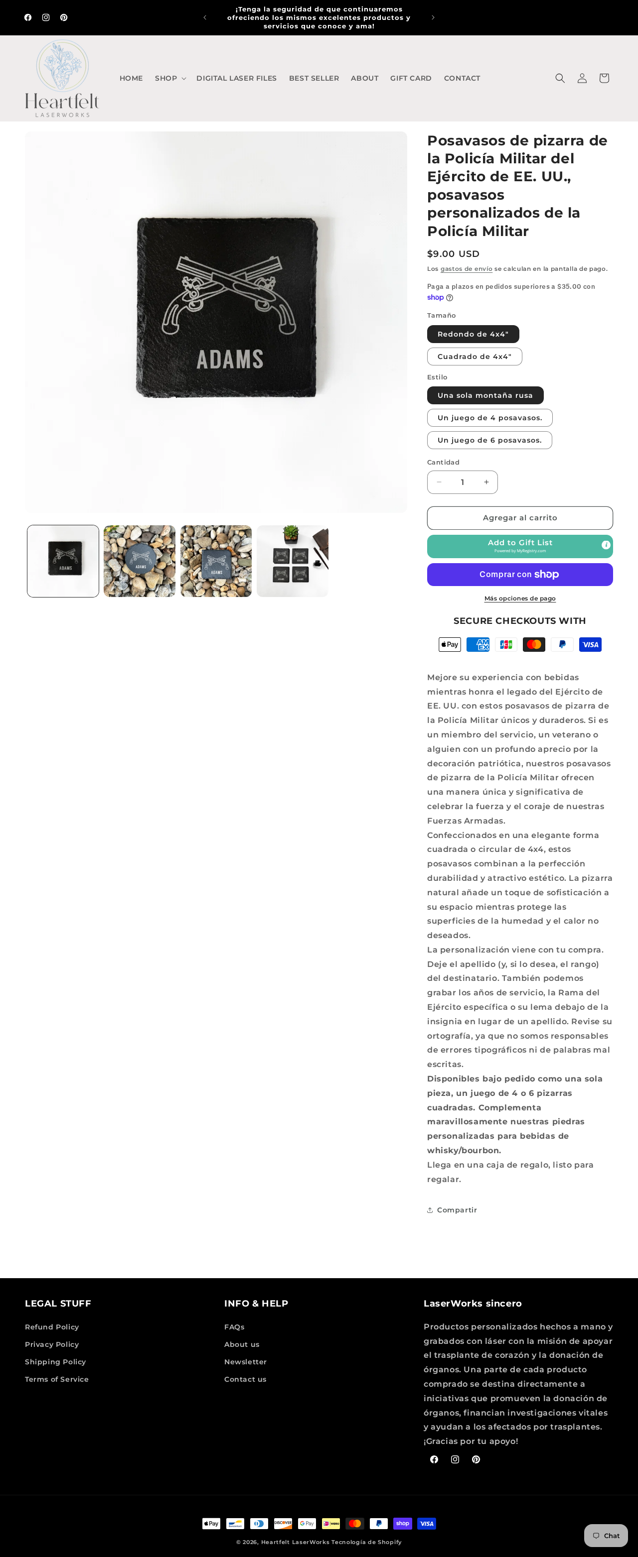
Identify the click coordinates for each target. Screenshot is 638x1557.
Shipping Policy (55, 1361)
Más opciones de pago (520, 598)
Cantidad (443, 462)
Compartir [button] (457, 1209)
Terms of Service (57, 1379)
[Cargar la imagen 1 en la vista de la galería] (63, 561)
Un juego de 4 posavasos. (490, 417)
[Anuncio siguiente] (433, 17)
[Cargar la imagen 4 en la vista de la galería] (292, 561)
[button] (169, 78)
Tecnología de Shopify (366, 1542)
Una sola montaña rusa (485, 395)
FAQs (234, 1326)
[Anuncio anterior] (205, 17)
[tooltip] (606, 544)
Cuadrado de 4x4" (475, 356)
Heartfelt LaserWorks (295, 1542)
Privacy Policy (52, 1344)
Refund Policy (52, 1326)
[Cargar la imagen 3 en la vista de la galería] (216, 561)
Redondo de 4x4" (473, 334)
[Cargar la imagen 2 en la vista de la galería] (139, 561)
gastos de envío (467, 268)
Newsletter (245, 1361)
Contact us (245, 1379)
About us (242, 1344)
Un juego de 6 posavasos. (490, 440)
